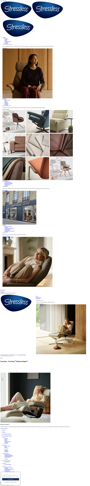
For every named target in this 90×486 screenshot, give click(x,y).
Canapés (6, 39)
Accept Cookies (10, 479)
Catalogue (6, 227)
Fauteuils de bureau (8, 41)
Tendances (6, 104)
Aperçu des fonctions (3, 428)
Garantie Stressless (8, 229)
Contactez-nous (7, 470)
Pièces (6, 446)
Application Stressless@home (9, 471)
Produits (4, 37)
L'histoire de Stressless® (9, 182)
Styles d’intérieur (7, 100)
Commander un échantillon (9, 228)
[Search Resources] (10, 291)
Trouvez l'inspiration (5, 109)
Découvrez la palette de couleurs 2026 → (7, 355)
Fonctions (6, 43)
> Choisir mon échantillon (21, 354)
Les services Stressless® (6, 236)
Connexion (38, 298)
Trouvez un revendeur (8, 226)
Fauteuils (6, 38)
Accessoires (6, 42)
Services (4, 225)
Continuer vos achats (39, 303)
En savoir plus (4, 190)
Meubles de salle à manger (11, 293)
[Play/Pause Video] (16, 371)
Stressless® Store (7, 184)
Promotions (6, 103)
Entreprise (6, 185)
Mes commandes (39, 297)
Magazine (6, 102)
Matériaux (6, 447)
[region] (10, 478)
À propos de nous (5, 180)
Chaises (6, 40)
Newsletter (6, 231)
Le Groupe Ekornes (8, 464)
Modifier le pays (7, 461)
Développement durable (8, 183)
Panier (37, 296)
